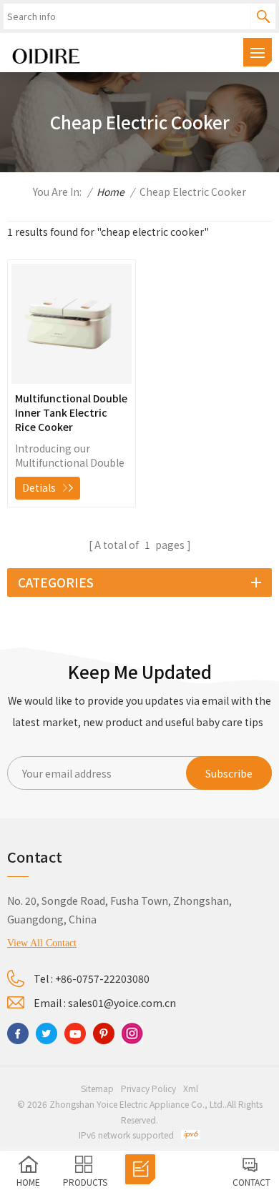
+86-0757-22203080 (102, 978)
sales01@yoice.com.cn (122, 1003)
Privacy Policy (148, 1088)
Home (110, 191)
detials (39, 487)
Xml (190, 1088)
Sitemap (97, 1088)
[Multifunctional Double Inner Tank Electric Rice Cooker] (71, 379)
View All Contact (42, 943)
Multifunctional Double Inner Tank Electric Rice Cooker (71, 412)
